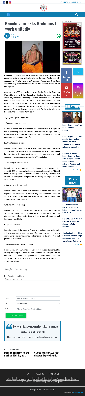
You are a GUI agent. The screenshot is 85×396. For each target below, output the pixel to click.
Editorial (9, 379)
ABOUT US (40, 373)
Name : (7, 298)
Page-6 (29, 379)
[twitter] (78, 72)
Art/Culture (75, 379)
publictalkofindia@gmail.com (44, 337)
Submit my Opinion (16, 315)
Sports (41, 379)
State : (7, 303)
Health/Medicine (26, 381)
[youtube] (66, 88)
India (14, 379)
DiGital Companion (78, 392)
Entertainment (21, 379)
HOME (28, 373)
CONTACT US (54, 373)
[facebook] (67, 73)
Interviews (48, 379)
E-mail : (7, 308)
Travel (55, 381)
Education (49, 381)
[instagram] (78, 88)
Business (35, 379)
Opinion (68, 379)
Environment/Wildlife (39, 381)
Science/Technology (58, 379)
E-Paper (61, 381)
